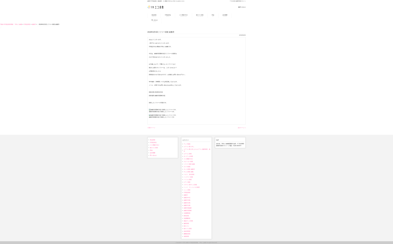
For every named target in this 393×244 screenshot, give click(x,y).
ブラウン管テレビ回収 (190, 184)
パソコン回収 (188, 179)
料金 (151, 150)
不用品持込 (153, 142)
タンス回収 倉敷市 (189, 169)
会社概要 (152, 153)
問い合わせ (243, 7)
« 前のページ (151, 127)
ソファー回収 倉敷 (189, 164)
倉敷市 (186, 195)
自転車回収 (187, 231)
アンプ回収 (187, 144)
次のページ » (242, 127)
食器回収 (186, 236)
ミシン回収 (187, 190)
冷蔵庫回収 (187, 213)
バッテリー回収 (188, 177)
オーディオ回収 (188, 156)
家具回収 (186, 216)
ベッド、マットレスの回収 (192, 187)
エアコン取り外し (189, 146)
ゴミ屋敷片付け (154, 145)
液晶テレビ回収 (188, 221)
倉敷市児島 (187, 200)
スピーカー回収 (188, 161)
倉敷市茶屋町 (188, 210)
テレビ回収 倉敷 (188, 172)
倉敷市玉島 (187, 205)
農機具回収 (187, 234)
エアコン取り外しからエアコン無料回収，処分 (197, 150)
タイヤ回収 (187, 166)
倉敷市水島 (187, 203)
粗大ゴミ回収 (154, 147)
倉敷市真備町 (188, 208)
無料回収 (186, 223)
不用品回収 (187, 192)
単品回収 (152, 140)
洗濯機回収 (187, 218)
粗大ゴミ (186, 226)
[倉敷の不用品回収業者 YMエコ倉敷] (156, 8)
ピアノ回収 (187, 182)
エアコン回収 (188, 153)
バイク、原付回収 (189, 174)
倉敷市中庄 (187, 197)
